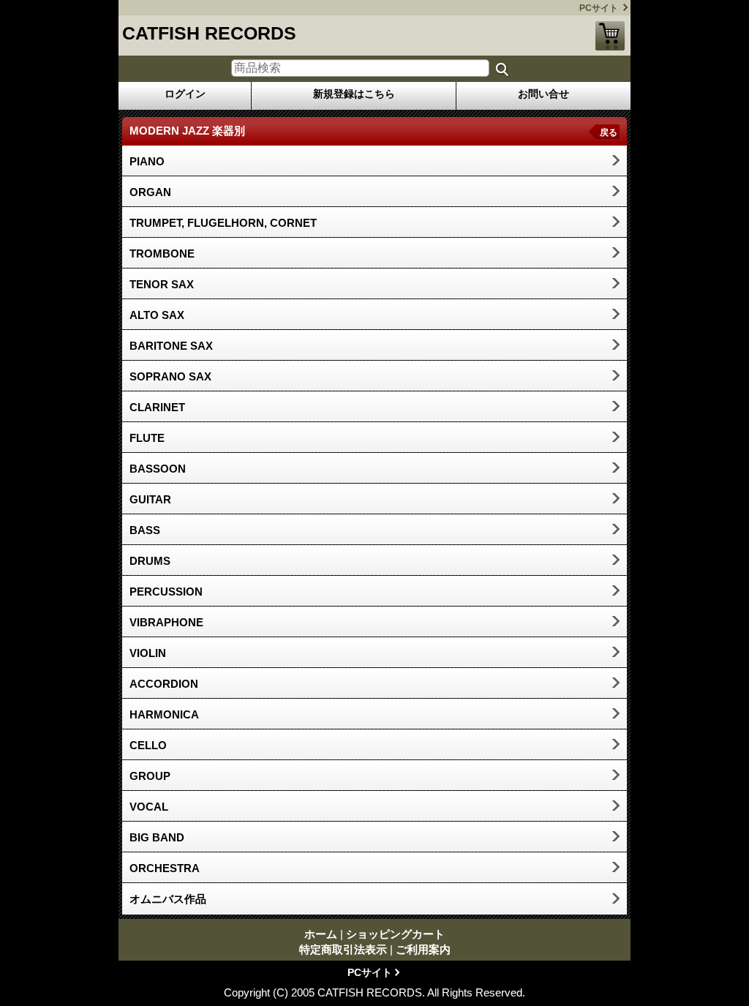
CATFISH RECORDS (209, 33)
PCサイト (598, 8)
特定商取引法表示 (343, 949)
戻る (608, 132)
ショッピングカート (610, 35)
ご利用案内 (423, 949)
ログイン (185, 94)
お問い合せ (543, 94)
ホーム (320, 934)
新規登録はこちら (354, 94)
